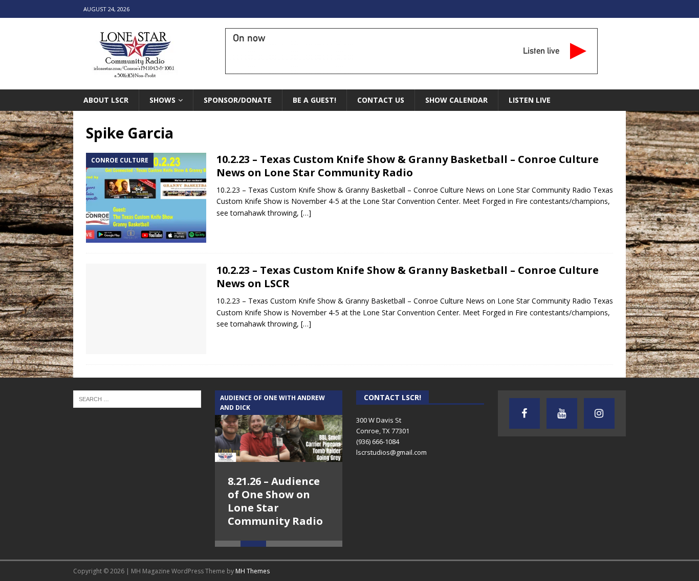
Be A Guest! (314, 100)
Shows (162, 100)
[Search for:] (137, 398)
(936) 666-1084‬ (377, 441)
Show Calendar (456, 100)
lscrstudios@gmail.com (391, 452)
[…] (306, 213)
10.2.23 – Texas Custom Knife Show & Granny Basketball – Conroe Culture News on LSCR (407, 276)
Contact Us (380, 100)
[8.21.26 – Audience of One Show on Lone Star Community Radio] (279, 426)
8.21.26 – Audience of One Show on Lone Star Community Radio (275, 501)
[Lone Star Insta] (599, 413)
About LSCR (105, 100)
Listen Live (530, 100)
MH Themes (252, 571)
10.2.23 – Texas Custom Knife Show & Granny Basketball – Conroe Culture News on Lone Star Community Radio (407, 165)
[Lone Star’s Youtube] (562, 413)
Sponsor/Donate (238, 100)
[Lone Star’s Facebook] (524, 413)
